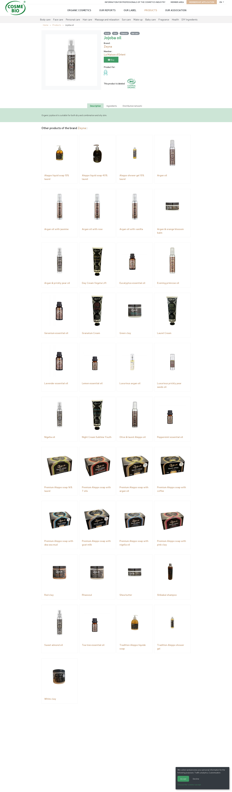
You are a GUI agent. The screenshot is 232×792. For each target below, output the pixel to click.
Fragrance (163, 19)
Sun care (126, 19)
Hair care (87, 19)
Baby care (150, 19)
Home (45, 24)
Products (150, 10)
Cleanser (124, 33)
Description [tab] (95, 105)
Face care (58, 19)
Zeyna (82, 128)
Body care (45, 19)
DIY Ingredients (189, 19)
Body (107, 33)
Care (115, 33)
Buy (112, 59)
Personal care (73, 19)
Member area (177, 2)
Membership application (201, 2)
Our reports (107, 10)
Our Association (175, 10)
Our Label (130, 10)
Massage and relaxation (107, 19)
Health (175, 19)
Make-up (138, 19)
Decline (196, 778)
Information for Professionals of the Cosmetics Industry (135, 2)
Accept (183, 778)
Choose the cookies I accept (189, 784)
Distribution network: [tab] (132, 105)
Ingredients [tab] (111, 105)
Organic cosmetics (79, 10)
